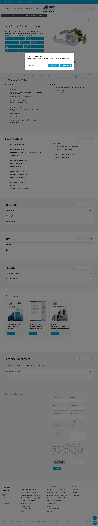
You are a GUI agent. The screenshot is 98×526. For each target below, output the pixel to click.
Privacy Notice (40, 61)
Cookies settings (32, 65)
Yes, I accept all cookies (66, 65)
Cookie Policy (34, 61)
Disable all (53, 65)
